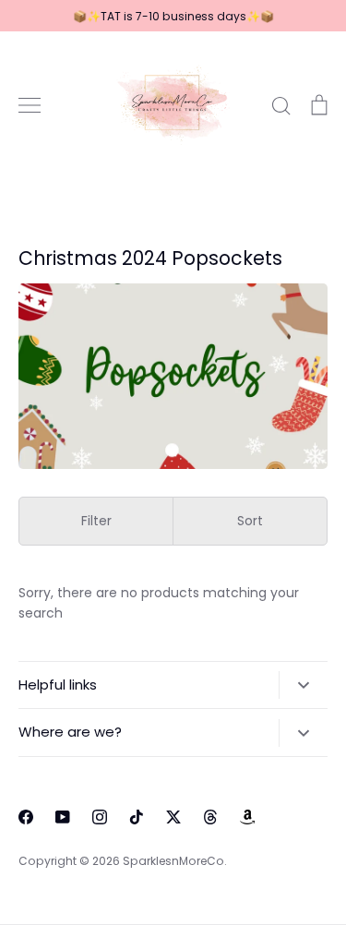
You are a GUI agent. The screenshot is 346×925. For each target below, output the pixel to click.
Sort (250, 520)
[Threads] (210, 817)
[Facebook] (25, 817)
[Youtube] (62, 817)
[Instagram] (99, 817)
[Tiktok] (136, 817)
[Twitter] (173, 817)
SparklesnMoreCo (173, 861)
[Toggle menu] (29, 105)
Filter (96, 520)
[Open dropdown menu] (303, 685)
